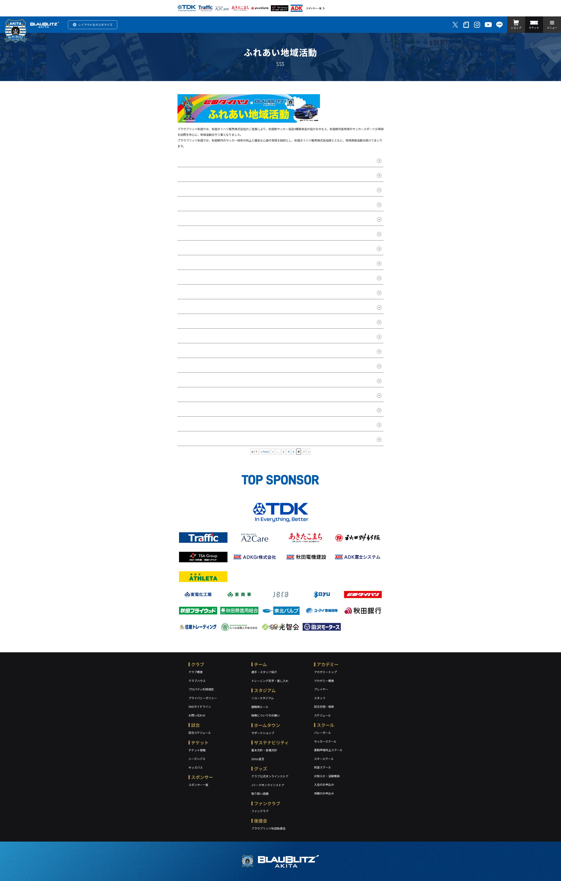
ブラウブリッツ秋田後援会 (268, 828)
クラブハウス (197, 681)
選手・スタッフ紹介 (264, 672)
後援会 (260, 820)
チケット (200, 742)
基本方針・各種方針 (264, 750)
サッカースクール (325, 741)
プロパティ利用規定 (201, 689)
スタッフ (319, 698)
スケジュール (322, 715)
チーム (260, 664)
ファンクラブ (267, 803)
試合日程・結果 (324, 706)
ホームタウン (267, 725)
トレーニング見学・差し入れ (269, 681)
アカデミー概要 (324, 681)
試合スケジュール (199, 733)
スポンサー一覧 (313, 8)
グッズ (260, 768)
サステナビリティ (271, 742)
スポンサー (202, 777)
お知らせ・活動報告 (327, 776)
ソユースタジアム (262, 698)
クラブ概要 (195, 672)
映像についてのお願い (265, 715)
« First (265, 451)
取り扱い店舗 (259, 793)
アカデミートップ (325, 672)
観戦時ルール (259, 707)
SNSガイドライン (199, 706)
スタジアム (265, 690)
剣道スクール (322, 767)
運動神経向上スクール (328, 750)
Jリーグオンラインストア (267, 785)
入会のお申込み (324, 784)
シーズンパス (196, 759)
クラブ (197, 664)
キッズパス (195, 767)
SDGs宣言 (257, 759)
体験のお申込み (324, 793)
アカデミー (328, 664)
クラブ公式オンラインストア (269, 776)
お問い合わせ (197, 715)
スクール (325, 725)
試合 (195, 725)
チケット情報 (197, 750)
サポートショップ (262, 733)
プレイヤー (321, 689)
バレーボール (322, 733)
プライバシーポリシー (202, 698)
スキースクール (324, 759)
